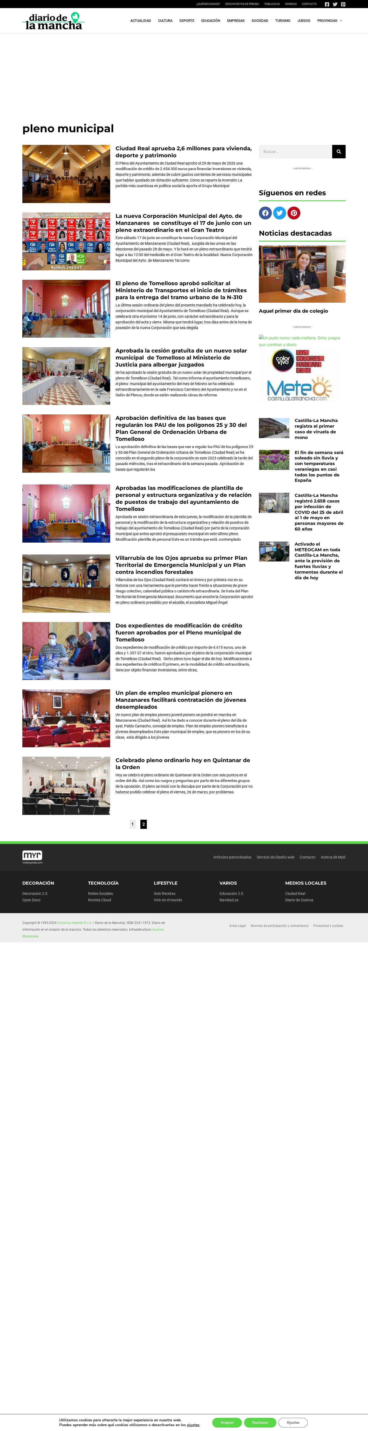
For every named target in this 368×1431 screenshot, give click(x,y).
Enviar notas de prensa (242, 3)
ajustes (193, 1425)
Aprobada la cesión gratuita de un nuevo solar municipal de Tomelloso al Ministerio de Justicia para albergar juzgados (181, 357)
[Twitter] (335, 4)
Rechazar (260, 1422)
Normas (291, 3)
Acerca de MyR (333, 857)
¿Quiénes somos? (208, 3)
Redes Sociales (100, 893)
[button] (339, 21)
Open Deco (31, 900)
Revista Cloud (99, 900)
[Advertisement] (184, 74)
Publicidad (272, 3)
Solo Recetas (164, 893)
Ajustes (293, 1422)
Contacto (309, 3)
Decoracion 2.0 (34, 893)
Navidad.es (229, 900)
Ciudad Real (295, 893)
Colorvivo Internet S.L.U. (74, 923)
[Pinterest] (343, 4)
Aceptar (227, 1422)
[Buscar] (339, 151)
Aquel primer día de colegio (293, 311)
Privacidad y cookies (328, 926)
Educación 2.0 (231, 893)
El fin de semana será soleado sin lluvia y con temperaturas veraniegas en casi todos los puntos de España (319, 466)
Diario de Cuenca (299, 900)
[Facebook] (327, 4)
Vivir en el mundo (168, 900)
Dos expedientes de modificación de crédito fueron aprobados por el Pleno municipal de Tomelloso (179, 632)
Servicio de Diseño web (275, 857)
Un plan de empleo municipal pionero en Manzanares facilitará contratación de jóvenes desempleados (181, 700)
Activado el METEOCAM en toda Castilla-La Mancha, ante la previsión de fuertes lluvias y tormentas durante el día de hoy (319, 561)
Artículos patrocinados (232, 857)
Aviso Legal (237, 926)
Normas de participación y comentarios (279, 926)
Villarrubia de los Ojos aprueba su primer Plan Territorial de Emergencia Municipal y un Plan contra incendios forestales (181, 565)
